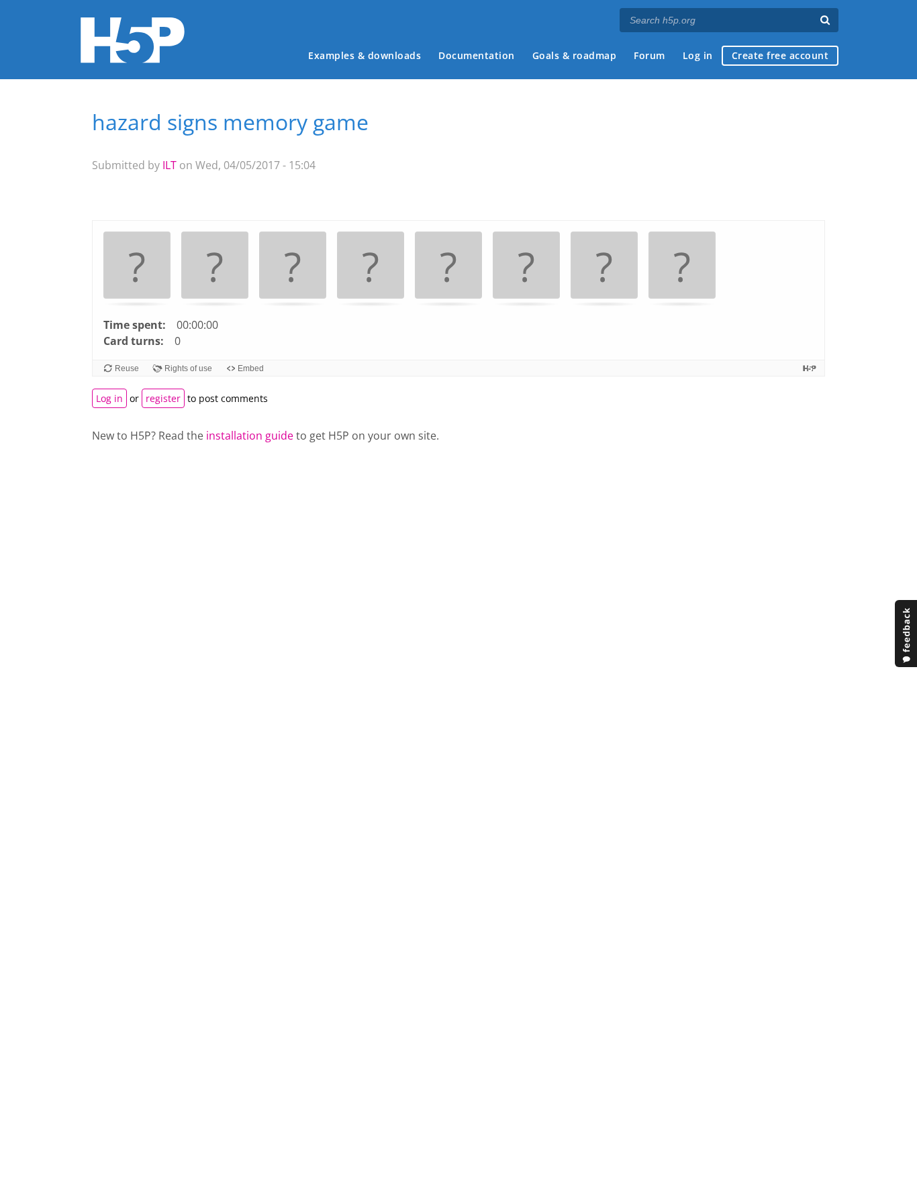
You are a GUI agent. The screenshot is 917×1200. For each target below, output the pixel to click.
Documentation (476, 55)
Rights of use (188, 368)
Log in (698, 55)
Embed (251, 368)
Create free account (780, 55)
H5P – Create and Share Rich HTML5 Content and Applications (133, 40)
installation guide (249, 435)
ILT (169, 165)
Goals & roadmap (574, 55)
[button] (137, 267)
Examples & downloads (364, 55)
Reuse (127, 368)
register (163, 398)
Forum (649, 55)
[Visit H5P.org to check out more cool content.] (810, 368)
